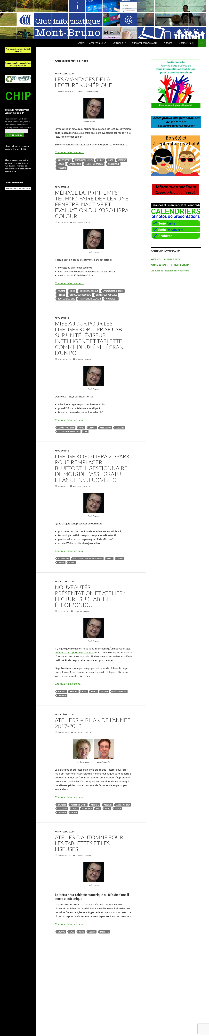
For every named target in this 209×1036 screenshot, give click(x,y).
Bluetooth (63, 559)
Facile (75, 809)
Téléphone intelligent (90, 299)
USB (85, 432)
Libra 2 (120, 559)
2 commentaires (81, 222)
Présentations (119, 691)
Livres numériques (94, 164)
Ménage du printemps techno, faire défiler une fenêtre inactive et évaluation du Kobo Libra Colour (92, 204)
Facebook (62, 809)
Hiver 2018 (87, 809)
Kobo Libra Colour (89, 291)
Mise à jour (105, 428)
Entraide (168, 43)
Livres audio (75, 164)
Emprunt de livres (84, 160)
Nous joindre (119, 43)
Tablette (62, 168)
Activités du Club (64, 73)
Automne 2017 (123, 805)
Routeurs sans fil (66, 299)
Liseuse (61, 164)
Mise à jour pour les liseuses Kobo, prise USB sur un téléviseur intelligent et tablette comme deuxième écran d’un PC (89, 338)
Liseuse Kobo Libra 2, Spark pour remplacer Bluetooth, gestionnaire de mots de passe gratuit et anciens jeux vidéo (92, 468)
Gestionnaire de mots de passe (87, 559)
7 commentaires (83, 855)
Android (95, 805)
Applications (62, 187)
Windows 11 (111, 299)
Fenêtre (61, 291)
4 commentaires (89, 91)
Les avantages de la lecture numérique (83, 82)
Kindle (100, 160)
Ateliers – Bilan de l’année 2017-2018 (92, 723)
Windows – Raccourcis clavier (166, 258)
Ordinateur (113, 164)
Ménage (61, 295)
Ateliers (61, 691)
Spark (72, 562)
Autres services (186, 43)
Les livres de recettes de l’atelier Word (170, 270)
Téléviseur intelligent (68, 432)
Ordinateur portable (106, 295)
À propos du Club (97, 43)
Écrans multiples (66, 428)
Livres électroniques (113, 291)
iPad (98, 809)
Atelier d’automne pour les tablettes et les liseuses (89, 843)
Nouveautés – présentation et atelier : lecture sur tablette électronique (90, 596)
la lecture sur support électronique (74, 652)
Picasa (118, 809)
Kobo (110, 160)
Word (74, 813)
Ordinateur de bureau (80, 295)
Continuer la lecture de (69, 152)
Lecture (122, 160)
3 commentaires (83, 359)
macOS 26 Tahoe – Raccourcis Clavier (170, 264)
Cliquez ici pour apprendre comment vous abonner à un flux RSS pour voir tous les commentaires (18, 166)
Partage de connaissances (144, 43)
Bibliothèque (64, 160)
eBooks (73, 691)
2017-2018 (62, 805)
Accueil (81, 43)
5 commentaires (81, 611)
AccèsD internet (78, 805)
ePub (84, 691)
